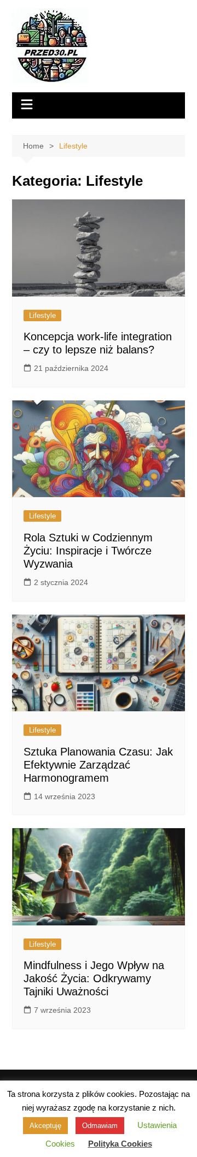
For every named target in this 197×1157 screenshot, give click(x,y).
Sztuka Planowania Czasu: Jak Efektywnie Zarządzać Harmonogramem (98, 765)
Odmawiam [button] (100, 1125)
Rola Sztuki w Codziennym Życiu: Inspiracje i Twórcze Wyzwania (88, 551)
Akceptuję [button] (45, 1125)
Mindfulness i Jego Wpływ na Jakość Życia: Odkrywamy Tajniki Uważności (94, 978)
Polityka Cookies (120, 1143)
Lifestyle (42, 315)
